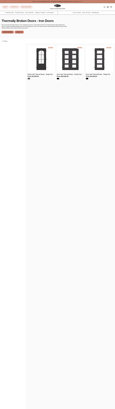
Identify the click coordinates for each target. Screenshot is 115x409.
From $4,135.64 (33, 76)
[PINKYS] (57, 5)
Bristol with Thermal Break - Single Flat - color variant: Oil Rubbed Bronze (29, 78)
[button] (104, 7)
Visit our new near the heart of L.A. (57, 1)
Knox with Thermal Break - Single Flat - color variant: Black (87, 78)
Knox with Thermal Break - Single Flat (98, 74)
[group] (57, 1)
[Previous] (5, 1)
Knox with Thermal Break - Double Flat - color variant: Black (58, 78)
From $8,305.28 (62, 76)
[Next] (110, 1)
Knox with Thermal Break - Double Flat (69, 74)
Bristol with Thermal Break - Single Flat (40, 74)
